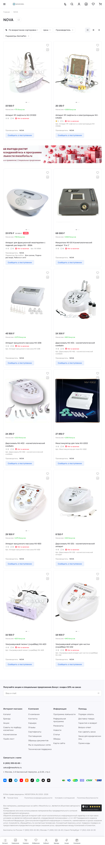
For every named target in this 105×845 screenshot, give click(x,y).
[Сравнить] (47, 49)
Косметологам (10, 734)
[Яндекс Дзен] (43, 780)
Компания (33, 708)
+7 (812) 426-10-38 (88, 830)
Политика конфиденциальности (38, 798)
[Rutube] (48, 780)
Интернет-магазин (12, 708)
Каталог (7, 714)
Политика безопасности (87, 798)
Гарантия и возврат (87, 723)
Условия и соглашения (65, 798)
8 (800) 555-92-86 (11, 763)
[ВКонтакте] (5, 780)
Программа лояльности (64, 714)
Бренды (7, 718)
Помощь (82, 708)
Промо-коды (84, 743)
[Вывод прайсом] (99, 30)
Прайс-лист (8, 739)
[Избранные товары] (93, 4)
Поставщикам (35, 736)
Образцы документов (38, 740)
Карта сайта (59, 743)
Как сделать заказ (87, 732)
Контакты (32, 718)
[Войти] (79, 4)
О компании (34, 714)
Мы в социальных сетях (39, 745)
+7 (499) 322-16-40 (55, 830)
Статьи (56, 734)
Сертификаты (34, 732)
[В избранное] (47, 45)
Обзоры (56, 739)
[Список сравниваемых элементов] (86, 4)
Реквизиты (58, 726)
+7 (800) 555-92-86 (31, 830)
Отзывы (31, 727)
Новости (57, 730)
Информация (59, 708)
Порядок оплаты (86, 714)
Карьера (32, 723)
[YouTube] (21, 780)
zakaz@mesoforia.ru (12, 767)
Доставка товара (86, 718)
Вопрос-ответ (84, 727)
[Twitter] (10, 780)
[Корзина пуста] (100, 4)
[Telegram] (16, 780)
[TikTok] (32, 780)
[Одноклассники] (26, 780)
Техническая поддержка (40, 749)
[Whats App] (37, 780)
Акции (6, 723)
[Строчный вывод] (93, 30)
